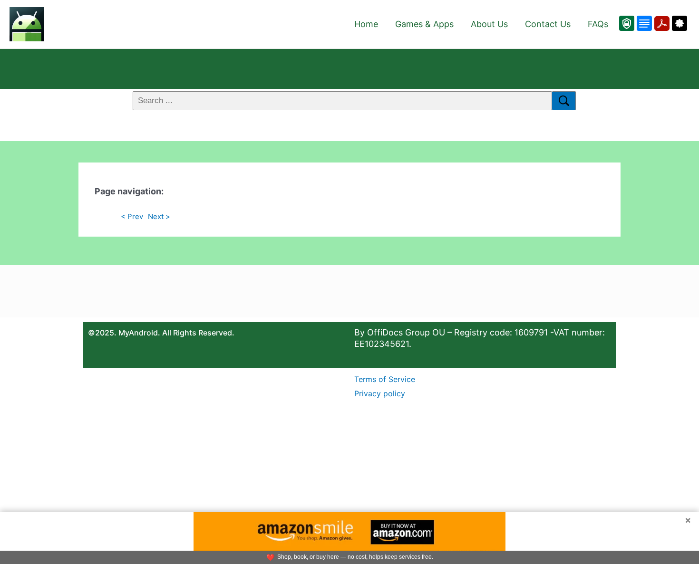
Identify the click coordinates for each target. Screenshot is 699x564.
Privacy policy (379, 393)
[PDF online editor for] (661, 23)
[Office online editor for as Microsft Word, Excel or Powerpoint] (643, 23)
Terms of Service (384, 379)
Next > (159, 216)
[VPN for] (626, 23)
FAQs (598, 24)
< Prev (132, 216)
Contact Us (548, 24)
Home (366, 24)
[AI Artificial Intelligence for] (678, 23)
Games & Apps (424, 24)
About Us (489, 24)
